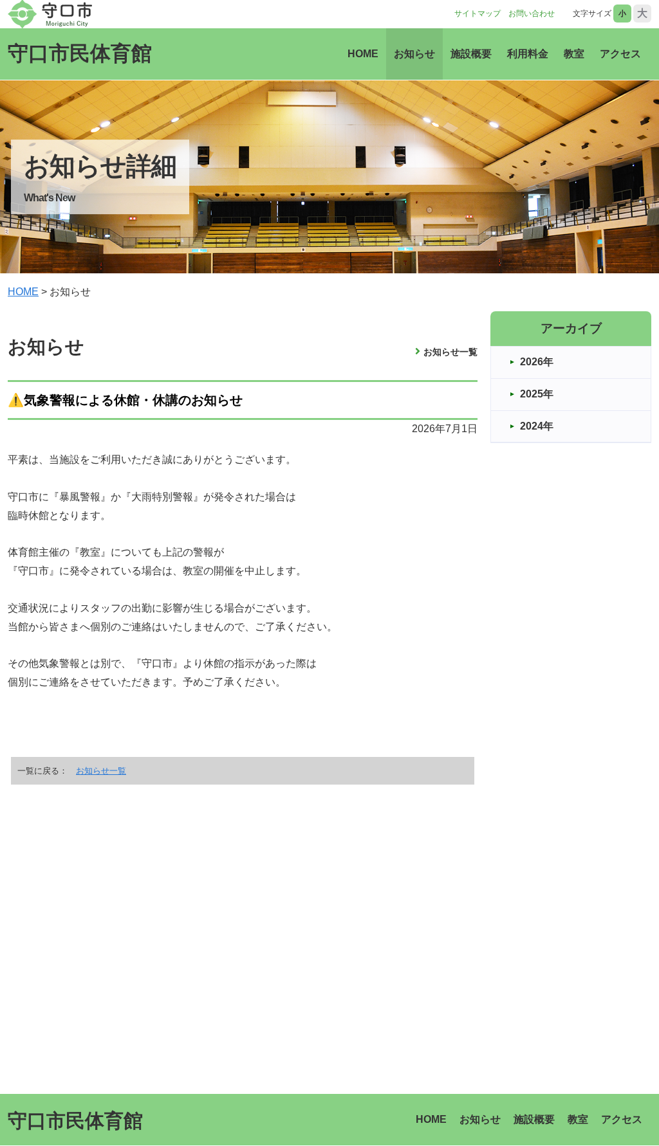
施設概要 (471, 53)
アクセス (620, 53)
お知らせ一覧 (450, 352)
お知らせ (414, 53)
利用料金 (527, 53)
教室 (574, 53)
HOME (363, 53)
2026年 (536, 361)
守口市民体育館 (80, 53)
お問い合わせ (531, 13)
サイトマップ (477, 13)
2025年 (536, 393)
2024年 (536, 426)
